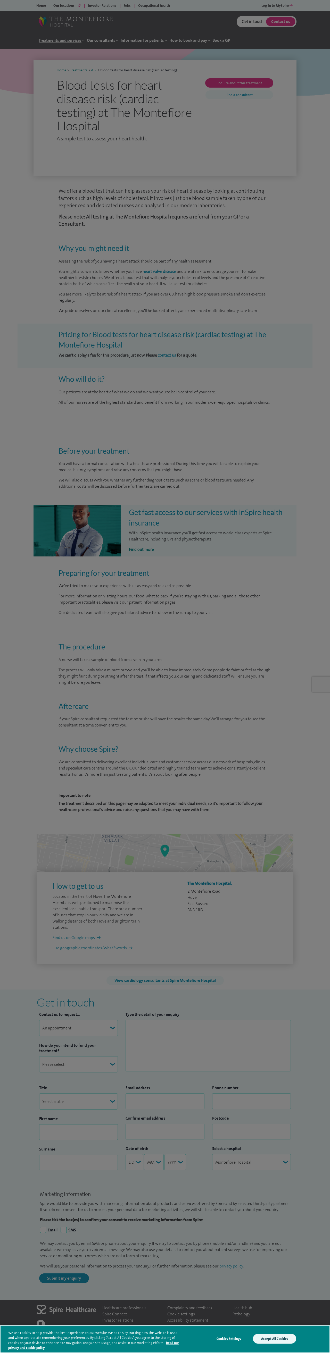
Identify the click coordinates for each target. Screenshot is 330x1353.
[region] (165, 1339)
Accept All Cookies (274, 1339)
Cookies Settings (229, 1339)
